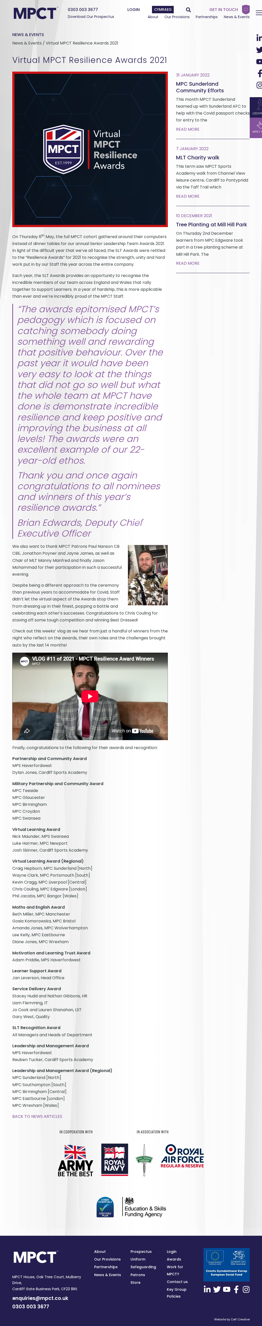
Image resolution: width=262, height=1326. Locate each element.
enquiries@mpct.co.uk (40, 1298)
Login (172, 1251)
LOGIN (133, 10)
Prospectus (141, 1251)
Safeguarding (143, 1266)
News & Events (237, 16)
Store (135, 1282)
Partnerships (207, 16)
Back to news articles (37, 1116)
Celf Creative (240, 1319)
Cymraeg (163, 9)
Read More (188, 129)
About (153, 16)
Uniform (137, 1259)
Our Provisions (177, 16)
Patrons (137, 1274)
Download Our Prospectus (91, 16)
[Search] (188, 9)
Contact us (177, 1281)
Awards (174, 1259)
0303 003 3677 (83, 10)
